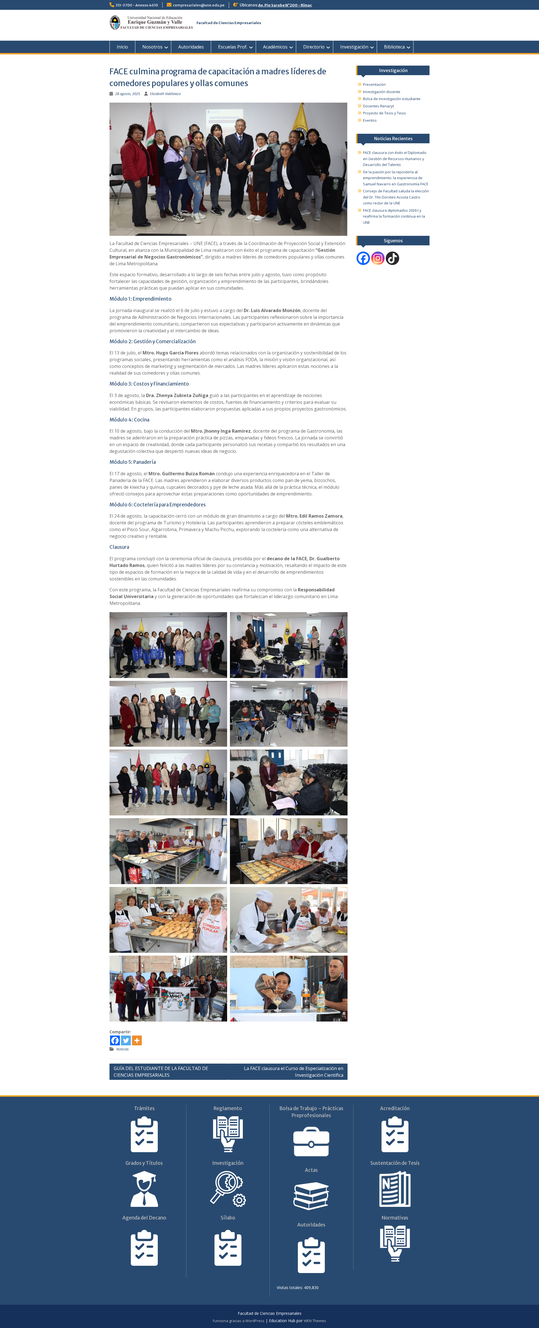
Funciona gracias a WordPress (238, 1320)
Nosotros (152, 47)
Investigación (354, 47)
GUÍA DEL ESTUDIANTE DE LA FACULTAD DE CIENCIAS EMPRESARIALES (161, 1071)
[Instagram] (378, 258)
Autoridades (191, 47)
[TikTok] (392, 258)
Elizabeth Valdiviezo (165, 93)
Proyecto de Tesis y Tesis (384, 113)
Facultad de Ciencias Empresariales (229, 22)
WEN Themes (315, 1320)
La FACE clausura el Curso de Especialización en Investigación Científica (293, 1071)
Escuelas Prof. (232, 47)
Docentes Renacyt (378, 106)
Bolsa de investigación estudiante (392, 98)
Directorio (314, 47)
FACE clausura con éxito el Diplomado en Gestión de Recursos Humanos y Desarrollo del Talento (394, 158)
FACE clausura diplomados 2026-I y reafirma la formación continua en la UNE (394, 216)
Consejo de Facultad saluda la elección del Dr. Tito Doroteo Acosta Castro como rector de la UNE (396, 197)
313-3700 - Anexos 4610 (137, 5)
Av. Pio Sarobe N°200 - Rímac (285, 5)
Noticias (122, 1049)
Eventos (370, 120)
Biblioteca (394, 47)
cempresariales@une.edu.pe (199, 5)
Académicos (275, 47)
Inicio (122, 47)
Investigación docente (381, 91)
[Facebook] (115, 1040)
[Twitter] (126, 1040)
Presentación (374, 84)
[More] (137, 1040)
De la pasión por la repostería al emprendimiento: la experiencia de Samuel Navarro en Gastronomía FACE (395, 177)
